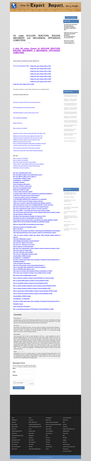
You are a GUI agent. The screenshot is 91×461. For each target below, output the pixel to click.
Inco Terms (31, 420)
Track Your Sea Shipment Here (70, 141)
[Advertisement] (37, 23)
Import (17, 10)
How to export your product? (20, 158)
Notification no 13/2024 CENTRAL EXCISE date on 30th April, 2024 (70, 108)
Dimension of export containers (21, 167)
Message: (15, 375)
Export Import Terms (33, 422)
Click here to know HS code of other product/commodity (28, 150)
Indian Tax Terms (66, 444)
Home (12, 10)
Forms (30, 429)
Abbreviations (14, 420)
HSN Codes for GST (16, 440)
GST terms (48, 444)
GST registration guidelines (20, 117)
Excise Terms (65, 433)
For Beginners (48, 417)
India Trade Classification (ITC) (35, 426)
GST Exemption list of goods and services (24, 107)
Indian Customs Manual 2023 (62, 10)
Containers (65, 426)
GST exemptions (32, 442)
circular (47, 449)
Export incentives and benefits (52, 422)
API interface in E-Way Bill (69, 197)
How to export (48, 429)
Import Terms (14, 433)
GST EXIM (31, 444)
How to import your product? (20, 160)
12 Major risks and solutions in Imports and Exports (26, 165)
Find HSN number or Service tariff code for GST (26, 112)
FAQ (64, 422)
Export (22, 10)
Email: (14, 371)
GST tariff (48, 442)
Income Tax (14, 429)
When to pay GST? (67, 221)
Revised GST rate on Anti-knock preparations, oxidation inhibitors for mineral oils (71, 217)
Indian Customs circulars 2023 (69, 446)
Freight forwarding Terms (17, 431)
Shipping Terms (66, 431)
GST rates (36, 10)
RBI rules (43, 10)
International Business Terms (17, 435)
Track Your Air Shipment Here (69, 138)
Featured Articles (67, 189)
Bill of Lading (29, 10)
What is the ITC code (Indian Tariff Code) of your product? (28, 164)
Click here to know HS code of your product (24, 162)
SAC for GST (31, 440)
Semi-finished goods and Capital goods (70, 212)
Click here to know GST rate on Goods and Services (26, 102)
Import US (14, 422)
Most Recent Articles (68, 91)
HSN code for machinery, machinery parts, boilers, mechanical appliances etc (69, 42)
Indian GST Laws (17, 123)
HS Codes (31, 437)
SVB (64, 435)
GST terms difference (16, 446)
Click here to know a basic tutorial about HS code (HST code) (29, 133)
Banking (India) (15, 426)
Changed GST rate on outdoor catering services (70, 200)
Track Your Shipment (67, 417)
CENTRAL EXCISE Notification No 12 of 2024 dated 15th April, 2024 (70, 113)
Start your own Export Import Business (53, 424)
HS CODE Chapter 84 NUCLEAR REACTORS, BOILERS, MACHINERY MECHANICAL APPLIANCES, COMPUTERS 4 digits (70, 27)
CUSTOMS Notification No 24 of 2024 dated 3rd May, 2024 (70, 130)
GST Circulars (14, 444)
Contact (73, 10)
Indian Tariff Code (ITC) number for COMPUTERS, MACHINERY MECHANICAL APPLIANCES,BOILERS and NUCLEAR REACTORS (71, 35)
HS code (28, 42)
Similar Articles (67, 21)
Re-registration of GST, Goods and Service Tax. (70, 229)
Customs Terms (49, 433)
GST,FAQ (65, 437)
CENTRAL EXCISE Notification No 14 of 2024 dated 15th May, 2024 (70, 104)
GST (47, 435)
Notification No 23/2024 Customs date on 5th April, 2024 (70, 134)
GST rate (65, 442)
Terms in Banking (49, 431)
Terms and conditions (67, 451)
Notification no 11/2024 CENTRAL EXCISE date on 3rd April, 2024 (70, 117)
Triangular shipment (68, 204)
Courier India (14, 449)
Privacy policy (65, 449)
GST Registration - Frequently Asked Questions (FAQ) (71, 208)
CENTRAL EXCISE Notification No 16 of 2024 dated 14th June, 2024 (70, 95)
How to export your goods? (20, 128)
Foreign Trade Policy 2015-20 (35, 424)
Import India (65, 420)
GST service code (15, 442)
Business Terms (32, 431)
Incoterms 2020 (50, 10)
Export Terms (31, 433)
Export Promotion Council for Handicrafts (69, 225)
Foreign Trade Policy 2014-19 (69, 429)
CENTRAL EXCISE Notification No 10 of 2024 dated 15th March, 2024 (70, 121)
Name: (14, 368)
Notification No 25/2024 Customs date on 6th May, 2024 (70, 125)
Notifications (31, 435)
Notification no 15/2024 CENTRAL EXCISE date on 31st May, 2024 (70, 100)
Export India (48, 420)
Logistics (64, 440)
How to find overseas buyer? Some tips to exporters (26, 148)
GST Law (48, 437)
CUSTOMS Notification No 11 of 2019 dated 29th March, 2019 (70, 193)
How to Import (49, 426)
